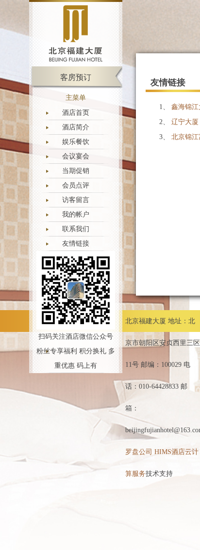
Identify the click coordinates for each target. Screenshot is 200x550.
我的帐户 (75, 214)
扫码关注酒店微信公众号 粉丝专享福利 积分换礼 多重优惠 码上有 (75, 351)
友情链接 (75, 243)
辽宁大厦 (185, 122)
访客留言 (75, 200)
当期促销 (75, 170)
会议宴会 (75, 156)
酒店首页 (75, 112)
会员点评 (75, 185)
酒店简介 (75, 127)
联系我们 (75, 229)
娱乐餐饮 (75, 141)
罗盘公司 (138, 452)
